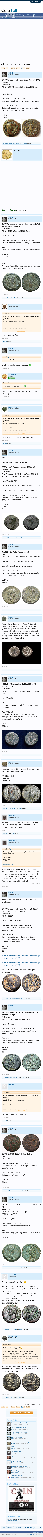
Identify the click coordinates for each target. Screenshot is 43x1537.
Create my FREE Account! (21, 1413)
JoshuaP (13, 1448)
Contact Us (36, 1532)
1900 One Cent (15, 1456)
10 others (23, 998)
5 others (22, 537)
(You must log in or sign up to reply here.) (31, 1404)
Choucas (11, 143)
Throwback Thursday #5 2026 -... (19, 1475)
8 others (22, 1267)
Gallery (28, 14)
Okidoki (10, 73)
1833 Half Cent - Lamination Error (19, 1446)
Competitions (19, 14)
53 (17, 68)
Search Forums (6, 17)
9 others (20, 297)
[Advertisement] (21, 41)
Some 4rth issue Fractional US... (19, 1422)
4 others (22, 610)
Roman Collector (7, 537)
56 (24, 68)
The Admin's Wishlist (12, 1520)
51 (12, 68)
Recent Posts (15, 17)
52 (14, 68)
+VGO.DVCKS (12, 815)
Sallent (13, 1424)
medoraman (12, 374)
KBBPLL (13, 1443)
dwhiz (12, 1429)
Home (4, 14)
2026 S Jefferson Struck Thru (18, 1427)
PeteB (15, 537)
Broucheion (17, 143)
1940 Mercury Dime (16, 1451)
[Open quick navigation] (40, 1527)
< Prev (3, 68)
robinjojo (11, 762)
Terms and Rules (30, 1534)
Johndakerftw (8, 670)
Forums (11, 14)
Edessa (10, 617)
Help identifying (15, 1471)
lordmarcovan (15, 998)
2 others (25, 670)
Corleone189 (14, 1462)
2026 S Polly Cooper (16, 1437)
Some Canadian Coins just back (19, 1432)
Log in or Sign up (35, 1)
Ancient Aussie (13, 407)
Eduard (13, 1453)
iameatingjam (12, 1336)
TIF (14, 297)
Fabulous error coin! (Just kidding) (20, 1442)
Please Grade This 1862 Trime (19, 1466)
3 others (18, 1397)
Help (41, 1532)
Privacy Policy (38, 1534)
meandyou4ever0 (15, 1457)
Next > (28, 68)
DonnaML (11, 1084)
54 (19, 68)
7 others (25, 143)
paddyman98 (14, 1477)
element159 (6, 143)
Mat (9, 305)
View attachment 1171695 (10, 864)
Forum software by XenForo (8, 1534)
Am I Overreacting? (16, 1461)
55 (22, 68)
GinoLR (5, 297)
